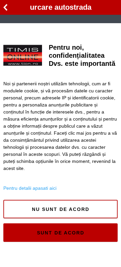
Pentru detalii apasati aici (29, 188)
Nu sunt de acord (60, 209)
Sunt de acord (60, 232)
